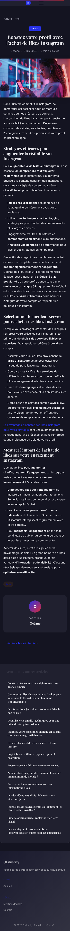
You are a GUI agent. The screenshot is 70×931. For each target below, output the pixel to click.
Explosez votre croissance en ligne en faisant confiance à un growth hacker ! (34, 733)
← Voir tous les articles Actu (20, 643)
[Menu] (41, 3)
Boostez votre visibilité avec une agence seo (33, 765)
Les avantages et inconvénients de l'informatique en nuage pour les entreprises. (34, 830)
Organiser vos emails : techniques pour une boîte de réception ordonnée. (33, 722)
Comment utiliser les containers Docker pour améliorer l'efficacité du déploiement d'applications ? (35, 698)
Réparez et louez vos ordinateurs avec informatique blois (30, 786)
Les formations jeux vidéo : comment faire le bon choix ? (34, 711)
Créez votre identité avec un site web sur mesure (32, 744)
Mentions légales (12, 903)
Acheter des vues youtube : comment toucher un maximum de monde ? (34, 774)
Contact (7, 909)
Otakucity (11, 861)
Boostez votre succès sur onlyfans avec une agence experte (33, 685)
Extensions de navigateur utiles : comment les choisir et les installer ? (35, 808)
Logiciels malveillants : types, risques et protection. (31, 755)
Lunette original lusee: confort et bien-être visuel (33, 819)
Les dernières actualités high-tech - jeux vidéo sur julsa (32, 797)
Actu (17, 18)
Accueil (8, 18)
